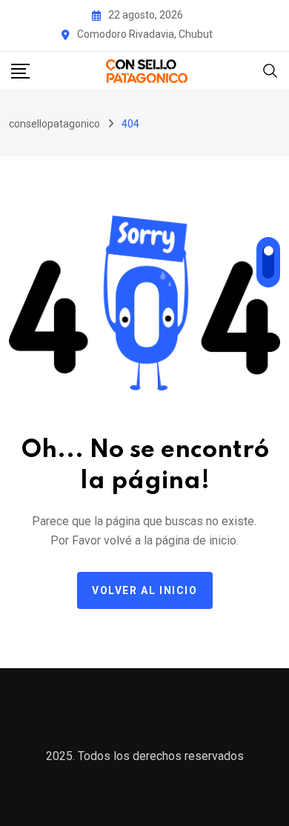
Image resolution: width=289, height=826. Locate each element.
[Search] (270, 70)
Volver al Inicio (145, 590)
